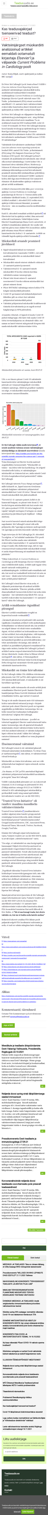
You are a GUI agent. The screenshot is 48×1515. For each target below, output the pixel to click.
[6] (2, 967)
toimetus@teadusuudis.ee (19, 1017)
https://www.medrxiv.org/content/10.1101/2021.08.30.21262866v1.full (23, 964)
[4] (2, 955)
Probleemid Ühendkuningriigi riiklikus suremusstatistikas (17, 1398)
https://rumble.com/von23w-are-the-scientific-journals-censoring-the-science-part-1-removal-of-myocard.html (23, 456)
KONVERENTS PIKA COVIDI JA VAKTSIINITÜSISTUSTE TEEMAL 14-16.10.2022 (21, 1335)
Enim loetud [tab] (35, 1258)
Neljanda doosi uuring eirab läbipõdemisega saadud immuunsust (23, 1367)
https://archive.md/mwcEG (12, 952)
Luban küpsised (27, 1512)
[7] (2, 969)
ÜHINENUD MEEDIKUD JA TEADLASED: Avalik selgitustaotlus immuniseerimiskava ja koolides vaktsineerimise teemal (21, 1303)
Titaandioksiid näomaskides (14, 1391)
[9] (2, 981)
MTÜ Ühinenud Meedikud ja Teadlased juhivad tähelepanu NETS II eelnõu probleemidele (20, 1384)
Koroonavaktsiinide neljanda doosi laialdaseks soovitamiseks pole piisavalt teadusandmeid (21, 1375)
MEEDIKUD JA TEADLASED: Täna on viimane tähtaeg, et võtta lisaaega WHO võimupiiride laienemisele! (23, 1265)
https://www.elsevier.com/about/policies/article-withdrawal (22, 967)
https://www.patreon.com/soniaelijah (15, 941)
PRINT (15, 38)
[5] (2, 961)
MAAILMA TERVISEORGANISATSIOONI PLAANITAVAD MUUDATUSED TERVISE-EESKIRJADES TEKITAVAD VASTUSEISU (18, 1292)
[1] (2, 941)
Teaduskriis (9, 16)
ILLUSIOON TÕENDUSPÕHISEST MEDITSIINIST (22, 1360)
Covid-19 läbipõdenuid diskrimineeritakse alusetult (23, 1412)
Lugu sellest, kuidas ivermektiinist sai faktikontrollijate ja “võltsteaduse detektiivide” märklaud (24, 1419)
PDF (6, 38)
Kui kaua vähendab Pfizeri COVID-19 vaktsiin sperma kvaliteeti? (23, 1344)
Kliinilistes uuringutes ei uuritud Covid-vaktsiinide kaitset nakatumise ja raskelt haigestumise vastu (22, 1352)
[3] (2, 952)
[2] (2, 944)
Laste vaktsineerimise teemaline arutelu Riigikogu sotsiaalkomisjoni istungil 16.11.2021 (22, 1428)
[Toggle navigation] (4, 3)
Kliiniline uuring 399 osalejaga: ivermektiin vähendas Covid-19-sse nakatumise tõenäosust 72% (23, 1313)
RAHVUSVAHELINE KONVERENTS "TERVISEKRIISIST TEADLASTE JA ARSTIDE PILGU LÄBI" (23, 1282)
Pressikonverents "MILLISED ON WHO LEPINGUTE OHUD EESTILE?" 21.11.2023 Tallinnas (23, 1274)
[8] (2, 975)
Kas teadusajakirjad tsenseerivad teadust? (19, 1406)
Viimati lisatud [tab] (12, 1258)
